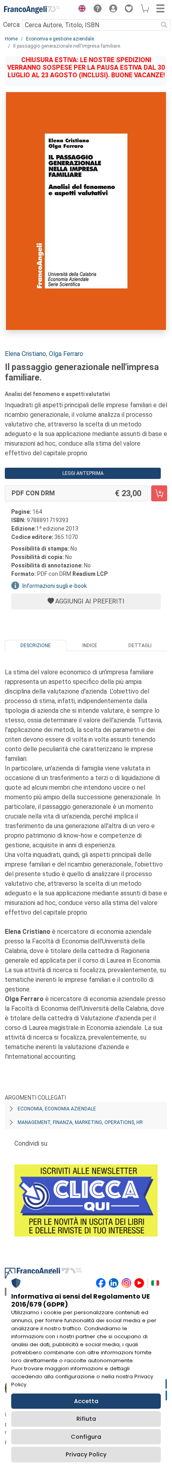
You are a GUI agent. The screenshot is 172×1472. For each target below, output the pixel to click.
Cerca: (12, 24)
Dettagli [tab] (140, 645)
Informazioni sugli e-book (54, 586)
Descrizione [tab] (35, 645)
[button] (80, 9)
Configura (86, 1437)
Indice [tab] (89, 645)
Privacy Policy (86, 1454)
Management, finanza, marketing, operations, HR (80, 1122)
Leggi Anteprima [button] (83, 473)
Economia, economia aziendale (57, 1109)
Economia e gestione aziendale (60, 39)
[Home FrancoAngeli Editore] (32, 9)
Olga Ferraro (66, 354)
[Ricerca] (164, 24)
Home (11, 39)
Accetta (86, 1401)
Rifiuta (86, 1419)
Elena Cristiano (25, 354)
